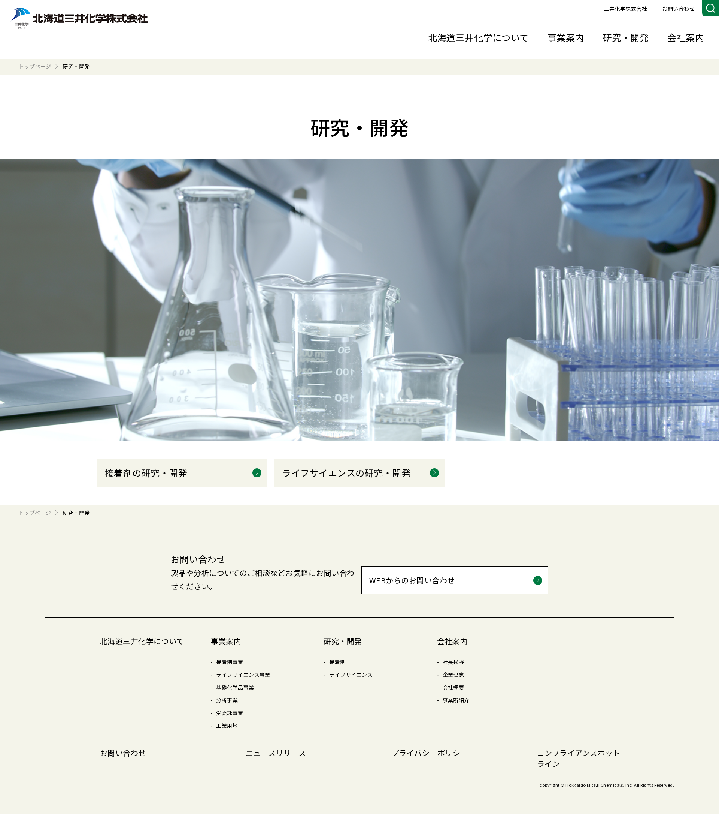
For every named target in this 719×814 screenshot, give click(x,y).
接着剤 (337, 662)
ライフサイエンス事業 (243, 674)
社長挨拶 (453, 662)
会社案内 (685, 37)
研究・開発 (626, 37)
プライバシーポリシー (429, 752)
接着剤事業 (229, 662)
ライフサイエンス (351, 674)
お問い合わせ (678, 8)
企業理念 (453, 674)
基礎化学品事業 (235, 687)
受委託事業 (229, 713)
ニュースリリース (276, 752)
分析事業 (227, 700)
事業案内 (565, 37)
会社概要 (453, 687)
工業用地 (227, 725)
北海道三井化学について (478, 37)
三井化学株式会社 (625, 8)
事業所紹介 (456, 700)
